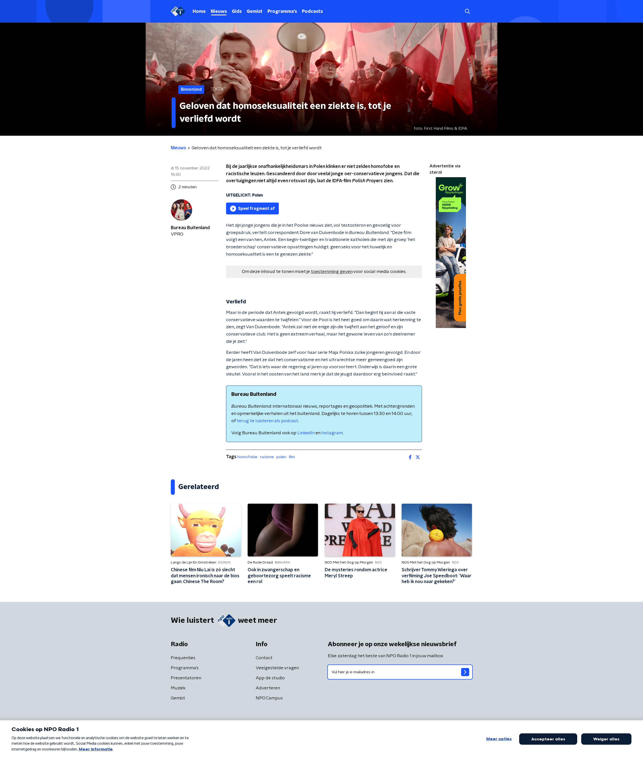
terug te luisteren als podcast (267, 421)
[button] (467, 11)
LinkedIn (305, 433)
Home (199, 11)
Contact (264, 658)
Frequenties (183, 658)
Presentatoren (186, 678)
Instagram (332, 433)
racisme (267, 457)
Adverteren (268, 688)
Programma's (282, 11)
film (292, 457)
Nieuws (219, 11)
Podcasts (312, 11)
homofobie (247, 457)
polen (281, 457)
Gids (237, 11)
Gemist (254, 11)
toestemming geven (331, 271)
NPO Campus (269, 698)
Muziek (178, 688)
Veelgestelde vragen (277, 668)
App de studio (270, 678)
